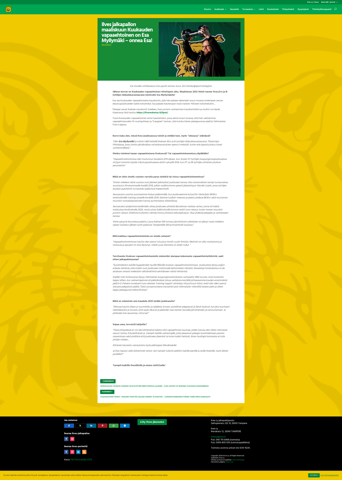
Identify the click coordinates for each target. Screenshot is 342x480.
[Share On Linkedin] (91, 426)
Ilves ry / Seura (313, 2)
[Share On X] (80, 426)
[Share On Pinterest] (102, 426)
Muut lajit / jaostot (328, 2)
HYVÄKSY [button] (314, 475)
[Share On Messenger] (125, 426)
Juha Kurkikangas (238, 459)
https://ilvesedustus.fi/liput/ (152, 113)
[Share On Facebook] (69, 426)
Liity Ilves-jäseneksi (152, 422)
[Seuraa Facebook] (66, 439)
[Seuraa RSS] (84, 452)
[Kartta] (170, 443)
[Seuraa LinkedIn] (78, 452)
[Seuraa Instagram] (72, 439)
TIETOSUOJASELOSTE (81, 460)
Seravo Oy (229, 462)
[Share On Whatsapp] (113, 426)
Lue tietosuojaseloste (329, 475)
